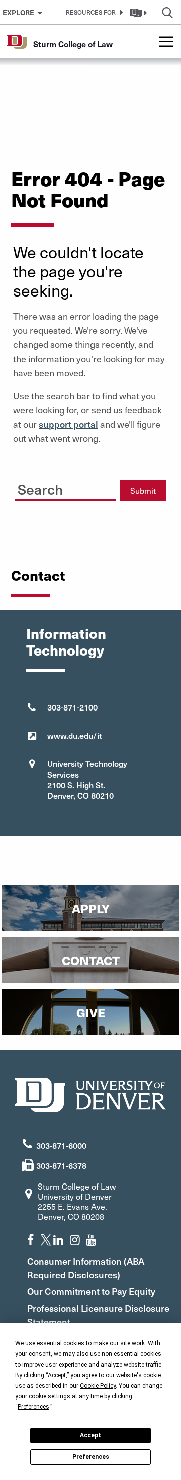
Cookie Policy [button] (98, 1385)
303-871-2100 (72, 707)
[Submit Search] (98, 486)
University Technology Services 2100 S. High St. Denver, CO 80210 (87, 779)
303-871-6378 (61, 1165)
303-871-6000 (61, 1145)
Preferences (90, 1456)
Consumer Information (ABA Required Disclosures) (85, 1268)
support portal (68, 424)
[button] (92, 12)
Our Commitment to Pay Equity (91, 1291)
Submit (143, 490)
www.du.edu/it (74, 735)
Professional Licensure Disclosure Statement (98, 1314)
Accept (90, 1435)
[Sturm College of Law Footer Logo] (90, 1093)
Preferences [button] (33, 1406)
